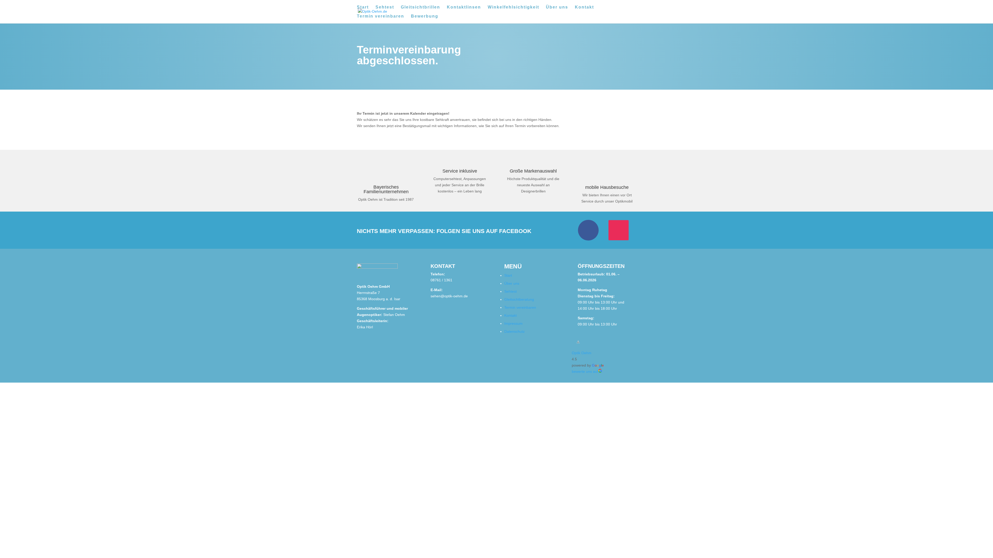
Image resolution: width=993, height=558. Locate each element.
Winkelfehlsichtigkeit (513, 7)
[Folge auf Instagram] (618, 230)
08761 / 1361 (441, 280)
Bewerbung (424, 16)
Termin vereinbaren (380, 16)
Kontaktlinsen (464, 7)
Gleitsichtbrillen (420, 7)
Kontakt (584, 7)
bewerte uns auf (585, 371)
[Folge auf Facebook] (588, 230)
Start (363, 7)
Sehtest (384, 7)
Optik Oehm (581, 353)
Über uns (557, 7)
